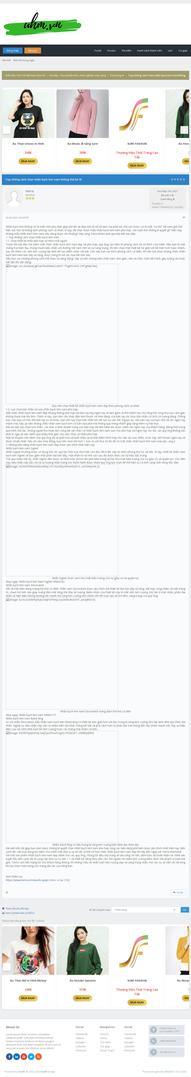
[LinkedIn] (16, 1057)
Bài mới (6, 60)
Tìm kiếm (126, 50)
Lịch (170, 50)
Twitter (128, 1038)
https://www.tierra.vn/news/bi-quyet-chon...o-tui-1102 (38, 880)
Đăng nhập (13, 50)
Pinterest (129, 1050)
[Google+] (24, 1057)
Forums (111, 50)
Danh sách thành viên (149, 50)
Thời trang (115, 75)
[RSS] (38, 1057)
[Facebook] (9, 1057)
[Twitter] (31, 1057)
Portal (98, 50)
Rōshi (168, 1071)
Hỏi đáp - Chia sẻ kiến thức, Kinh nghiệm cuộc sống (77, 75)
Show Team (107, 1050)
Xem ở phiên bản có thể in (19, 913)
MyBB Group (47, 1071)
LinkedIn (129, 1046)
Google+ (129, 1042)
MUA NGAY (28, 161)
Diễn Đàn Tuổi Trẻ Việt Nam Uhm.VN (25, 75)
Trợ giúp (182, 50)
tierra (30, 191)
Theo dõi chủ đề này (17, 908)
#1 (184, 217)
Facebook (130, 1034)
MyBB (21, 1071)
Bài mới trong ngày (24, 60)
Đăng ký (32, 50)
